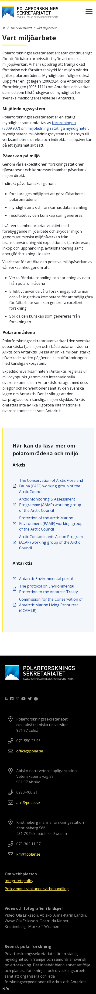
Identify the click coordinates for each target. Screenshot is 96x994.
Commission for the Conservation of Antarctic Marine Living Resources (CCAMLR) (51, 605)
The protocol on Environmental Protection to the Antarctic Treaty (49, 589)
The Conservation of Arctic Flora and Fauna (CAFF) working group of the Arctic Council (51, 486)
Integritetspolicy (19, 880)
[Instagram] (17, 698)
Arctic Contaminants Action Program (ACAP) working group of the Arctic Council (51, 542)
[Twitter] (30, 698)
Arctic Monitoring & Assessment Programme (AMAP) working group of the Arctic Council (50, 505)
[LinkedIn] (12, 698)
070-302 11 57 (28, 843)
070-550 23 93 (28, 740)
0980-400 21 (27, 792)
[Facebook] (36, 698)
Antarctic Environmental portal (46, 578)
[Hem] (4, 28)
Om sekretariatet (21, 28)
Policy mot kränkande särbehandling (37, 888)
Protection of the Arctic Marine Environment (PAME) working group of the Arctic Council (50, 523)
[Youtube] (23, 698)
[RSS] (6, 698)
